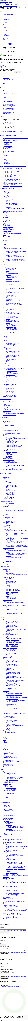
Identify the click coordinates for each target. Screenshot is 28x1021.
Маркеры (5, 749)
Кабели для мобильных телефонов (15, 855)
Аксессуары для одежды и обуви (11, 433)
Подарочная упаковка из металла (14, 827)
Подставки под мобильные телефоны (15, 867)
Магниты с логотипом (8, 219)
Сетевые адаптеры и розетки (10, 906)
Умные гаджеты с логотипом (10, 912)
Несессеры (8, 372)
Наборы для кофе (10, 650)
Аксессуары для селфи (11, 854)
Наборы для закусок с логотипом (14, 673)
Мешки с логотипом (11, 788)
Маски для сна (9, 392)
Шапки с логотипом (11, 521)
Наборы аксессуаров (11, 327)
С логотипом (9, 796)
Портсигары (9, 456)
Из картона (9, 825)
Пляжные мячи (10, 315)
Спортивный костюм (8, 560)
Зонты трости (6, 421)
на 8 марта (5, 217)
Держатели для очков (11, 201)
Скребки (8, 195)
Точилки (8, 586)
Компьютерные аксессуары (10, 886)
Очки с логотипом (7, 464)
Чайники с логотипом (11, 654)
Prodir (4, 741)
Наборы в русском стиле (12, 431)
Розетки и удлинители (11, 908)
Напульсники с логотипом (12, 722)
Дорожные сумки (7, 772)
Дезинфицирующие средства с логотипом (16, 440)
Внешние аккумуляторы (12, 844)
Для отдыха (6, 102)
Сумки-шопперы (7, 800)
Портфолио (6, 30)
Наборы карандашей (8, 753)
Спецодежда (6, 549)
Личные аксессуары (8, 104)
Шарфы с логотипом (11, 488)
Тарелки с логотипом (11, 703)
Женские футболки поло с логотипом (15, 533)
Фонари (5, 212)
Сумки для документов (9, 790)
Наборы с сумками (11, 773)
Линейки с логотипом (11, 582)
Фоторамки (9, 279)
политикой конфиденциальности (16, 930)
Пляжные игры (10, 357)
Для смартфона (7, 851)
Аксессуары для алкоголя (9, 619)
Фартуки (8, 689)
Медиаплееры (6, 897)
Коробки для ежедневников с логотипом (16, 574)
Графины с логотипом (11, 696)
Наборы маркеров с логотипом (11, 754)
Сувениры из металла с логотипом (12, 233)
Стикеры (8, 585)
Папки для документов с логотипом (15, 602)
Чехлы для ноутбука (11, 797)
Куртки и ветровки (8, 522)
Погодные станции (11, 598)
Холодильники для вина (12, 644)
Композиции (9, 299)
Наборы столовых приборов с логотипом (16, 697)
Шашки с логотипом (11, 362)
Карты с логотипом (11, 296)
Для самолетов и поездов (9, 384)
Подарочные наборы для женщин (11, 409)
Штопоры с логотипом (12, 646)
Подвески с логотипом (12, 273)
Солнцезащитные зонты (9, 425)
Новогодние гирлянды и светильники (12, 168)
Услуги (5, 16)
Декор (4, 267)
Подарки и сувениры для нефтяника (15, 253)
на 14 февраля (6, 221)
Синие (4, 745)
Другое (5, 280)
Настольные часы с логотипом (14, 613)
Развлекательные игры (12, 359)
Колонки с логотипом (11, 879)
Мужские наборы (7, 478)
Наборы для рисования (9, 752)
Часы (4, 610)
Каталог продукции (8, 14)
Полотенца (9, 341)
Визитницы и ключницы (9, 435)
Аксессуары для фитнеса (12, 718)
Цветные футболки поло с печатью (15, 541)
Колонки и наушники (8, 878)
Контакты (5, 27)
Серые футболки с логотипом (13, 564)
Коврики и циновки (11, 325)
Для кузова (6, 192)
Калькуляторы (9, 593)
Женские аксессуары (8, 92)
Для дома (5, 98)
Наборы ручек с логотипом (10, 757)
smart (7, 570)
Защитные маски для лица (12, 441)
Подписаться (18, 72)
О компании (6, 19)
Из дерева (8, 823)
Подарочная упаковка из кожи (13, 826)
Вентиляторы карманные (12, 321)
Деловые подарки (7, 94)
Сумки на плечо (10, 793)
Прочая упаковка (7, 834)
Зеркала (5, 403)
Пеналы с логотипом (11, 584)
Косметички (6, 404)
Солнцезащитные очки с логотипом (15, 208)
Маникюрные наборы (8, 407)
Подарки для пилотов (11, 255)
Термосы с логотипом (11, 708)
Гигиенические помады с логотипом (15, 438)
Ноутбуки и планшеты (8, 899)
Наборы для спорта (8, 716)
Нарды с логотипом (11, 356)
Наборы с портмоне (11, 494)
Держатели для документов (13, 590)
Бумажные (5, 738)
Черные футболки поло (12, 540)
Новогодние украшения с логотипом (12, 186)
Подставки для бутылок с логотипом (15, 700)
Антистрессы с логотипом (12, 337)
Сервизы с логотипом (11, 701)
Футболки (5, 562)
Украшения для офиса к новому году (12, 183)
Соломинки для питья (11, 688)
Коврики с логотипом (11, 890)
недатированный (10, 575)
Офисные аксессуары (8, 112)
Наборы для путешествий (9, 396)
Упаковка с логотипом (8, 109)
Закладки (8, 578)
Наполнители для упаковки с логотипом (16, 831)
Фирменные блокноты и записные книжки (14, 605)
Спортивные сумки (8, 786)
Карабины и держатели (12, 381)
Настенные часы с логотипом (13, 612)
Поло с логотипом (7, 529)
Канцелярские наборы (11, 579)
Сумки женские (7, 411)
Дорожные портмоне (11, 371)
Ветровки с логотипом (12, 523)
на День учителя (7, 224)
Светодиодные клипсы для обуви (14, 725)
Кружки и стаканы (8, 658)
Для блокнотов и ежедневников (11, 817)
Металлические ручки (8, 750)
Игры (4, 347)
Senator (5, 742)
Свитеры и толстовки (8, 548)
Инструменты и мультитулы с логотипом (13, 288)
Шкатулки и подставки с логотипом (15, 413)
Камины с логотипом (11, 283)
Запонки (8, 483)
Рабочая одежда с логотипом (13, 557)
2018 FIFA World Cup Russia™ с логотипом (14, 713)
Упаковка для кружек (8, 818)
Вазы (7, 271)
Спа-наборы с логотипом (12, 343)
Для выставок (6, 228)
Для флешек (6, 821)
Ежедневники (6, 569)
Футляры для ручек (8, 819)
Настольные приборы (8, 243)
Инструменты (9, 291)
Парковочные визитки (11, 205)
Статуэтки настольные (12, 277)
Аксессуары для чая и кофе (10, 648)
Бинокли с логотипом (11, 377)
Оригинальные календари (9, 180)
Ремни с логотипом (11, 485)
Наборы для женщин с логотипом (14, 446)
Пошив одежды (16, 132)
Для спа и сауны (7, 340)
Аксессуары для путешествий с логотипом (14, 368)
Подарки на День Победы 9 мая (11, 223)
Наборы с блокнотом (11, 609)
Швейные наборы (10, 375)
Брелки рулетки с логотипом (13, 289)
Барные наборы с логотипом (13, 621)
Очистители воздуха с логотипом (14, 285)
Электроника (6, 113)
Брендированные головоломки (14, 349)
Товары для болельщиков (9, 731)
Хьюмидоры (9, 457)
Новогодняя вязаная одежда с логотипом (13, 178)
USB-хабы (8, 887)
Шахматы (8, 360)
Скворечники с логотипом (13, 311)
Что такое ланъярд (7, 614)
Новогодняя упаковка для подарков (12, 179)
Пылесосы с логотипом (9, 905)
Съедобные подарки (8, 101)
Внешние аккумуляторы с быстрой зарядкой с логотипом (15, 849)
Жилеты (5, 515)
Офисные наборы (7, 600)
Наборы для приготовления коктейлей (16, 629)
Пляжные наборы (10, 316)
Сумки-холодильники (8, 798)
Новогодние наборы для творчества (12, 171)
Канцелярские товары (8, 577)
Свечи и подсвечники (11, 276)
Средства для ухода (11, 449)
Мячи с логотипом (10, 721)
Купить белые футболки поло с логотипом (17, 538)
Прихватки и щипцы (11, 684)
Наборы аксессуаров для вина (13, 638)
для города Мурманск (8, 229)
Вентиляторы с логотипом (12, 281)
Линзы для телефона (11, 859)
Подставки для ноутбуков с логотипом (16, 895)
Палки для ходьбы (10, 724)
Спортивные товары (8, 110)
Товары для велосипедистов (10, 732)
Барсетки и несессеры (8, 475)
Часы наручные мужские (9, 497)
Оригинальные (7, 220)
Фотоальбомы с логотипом (13, 303)
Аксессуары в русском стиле (10, 430)
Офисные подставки (11, 597)
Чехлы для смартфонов (12, 874)
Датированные (10, 573)
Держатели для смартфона (12, 203)
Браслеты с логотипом (11, 720)
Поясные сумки (7, 784)
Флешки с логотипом (11, 917)
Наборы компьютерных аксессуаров (15, 893)
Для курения (6, 450)
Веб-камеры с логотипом (12, 889)
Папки (4, 601)
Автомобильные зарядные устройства (15, 197)
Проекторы (6, 903)
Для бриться (6, 477)
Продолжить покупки (5, 986)
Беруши (8, 387)
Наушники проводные (11, 883)
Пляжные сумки (7, 781)
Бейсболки (5, 506)
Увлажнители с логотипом (12, 287)
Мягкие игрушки (10, 353)
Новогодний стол (7, 176)
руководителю (6, 225)
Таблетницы (6, 470)
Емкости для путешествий (12, 389)
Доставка (5, 24)
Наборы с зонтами (7, 422)
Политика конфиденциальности (8, 131)
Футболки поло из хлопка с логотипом (16, 545)
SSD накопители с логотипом (13, 914)
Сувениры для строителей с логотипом (16, 257)
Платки (5, 408)
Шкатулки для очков (11, 466)
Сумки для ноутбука (8, 794)
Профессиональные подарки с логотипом (13, 248)
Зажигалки (8, 453)
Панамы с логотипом (11, 511)
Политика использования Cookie (11, 132)
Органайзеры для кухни (12, 681)
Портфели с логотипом (9, 782)
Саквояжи (8, 776)
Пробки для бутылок (11, 641)
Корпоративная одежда (9, 105)
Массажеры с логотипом (12, 339)
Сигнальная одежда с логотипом (14, 558)
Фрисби (8, 335)
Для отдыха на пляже (8, 312)
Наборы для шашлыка (11, 331)
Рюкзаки (5, 785)
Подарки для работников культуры (15, 256)
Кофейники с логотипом (12, 649)
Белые (4, 737)
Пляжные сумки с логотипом (13, 317)
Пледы (4, 363)
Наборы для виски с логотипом (14, 623)
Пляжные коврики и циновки (13, 313)
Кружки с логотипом (11, 664)
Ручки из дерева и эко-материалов (11, 761)
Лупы (7, 596)
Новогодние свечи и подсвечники (11, 175)
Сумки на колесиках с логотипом (14, 777)
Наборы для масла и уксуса (13, 674)
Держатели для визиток (12, 589)
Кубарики (8, 571)
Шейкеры (8, 632)
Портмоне (8, 496)
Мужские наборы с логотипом (14, 444)
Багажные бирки (10, 385)
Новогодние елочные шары (10, 169)
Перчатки (8, 519)
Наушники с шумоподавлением (14, 885)
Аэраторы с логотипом (12, 636)
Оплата (5, 22)
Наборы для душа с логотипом (14, 445)
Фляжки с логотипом (11, 383)
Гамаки (8, 323)
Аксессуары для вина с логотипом (12, 634)
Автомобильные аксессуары (10, 140)
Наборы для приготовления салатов (15, 677)
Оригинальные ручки (8, 758)
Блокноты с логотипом (12, 606)
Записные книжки (10, 608)
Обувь (4, 526)
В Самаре (5, 232)
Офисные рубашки (8, 527)
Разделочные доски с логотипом (14, 685)
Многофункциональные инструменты (12, 211)
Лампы (8, 272)
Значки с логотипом (8, 458)
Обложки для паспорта (9, 461)
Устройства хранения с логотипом (11, 913)
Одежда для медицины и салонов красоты (16, 553)
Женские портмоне (8, 401)
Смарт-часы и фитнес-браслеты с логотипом (14, 910)
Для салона (6, 196)
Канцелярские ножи (11, 581)
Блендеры (8, 668)
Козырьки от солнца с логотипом (14, 510)
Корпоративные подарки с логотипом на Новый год (13, 166)
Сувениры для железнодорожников (15, 249)
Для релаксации (7, 336)
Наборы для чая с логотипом (13, 652)
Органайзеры (9, 284)
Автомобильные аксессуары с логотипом (13, 90)
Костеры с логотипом (11, 661)
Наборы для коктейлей (12, 626)
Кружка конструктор (11, 662)
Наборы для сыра (10, 678)
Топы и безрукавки (8, 561)
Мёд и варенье (6, 806)
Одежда (5, 481)
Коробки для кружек (11, 660)
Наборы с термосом (11, 705)
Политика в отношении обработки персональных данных (14, 134)
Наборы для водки (10, 625)
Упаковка (5, 162)
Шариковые (6, 746)
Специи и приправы (8, 810)
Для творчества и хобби (9, 345)
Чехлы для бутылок (11, 645)
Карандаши (6, 748)
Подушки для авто (7, 191)
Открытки (5, 244)
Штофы (8, 633)
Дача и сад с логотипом (9, 309)
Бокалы (8, 637)
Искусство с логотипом (9, 293)
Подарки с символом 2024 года (11, 182)
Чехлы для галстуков (11, 486)
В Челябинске (6, 237)
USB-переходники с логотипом (14, 852)
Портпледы (9, 774)
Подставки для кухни (11, 683)
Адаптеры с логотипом (12, 369)
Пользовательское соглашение (7, 134)
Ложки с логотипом (11, 670)
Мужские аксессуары (8, 108)
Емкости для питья (8, 714)
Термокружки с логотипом (13, 707)
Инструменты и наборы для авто (11, 209)
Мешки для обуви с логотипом (14, 830)
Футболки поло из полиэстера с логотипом (17, 546)
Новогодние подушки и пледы (11, 174)
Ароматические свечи (11, 268)
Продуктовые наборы (8, 807)
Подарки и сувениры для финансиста (15, 259)
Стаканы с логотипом (11, 665)
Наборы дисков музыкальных (13, 300)
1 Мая (4, 235)
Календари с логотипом (12, 592)
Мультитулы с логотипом (12, 292)
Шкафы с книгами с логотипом (14, 304)
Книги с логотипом (11, 297)
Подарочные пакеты (8, 833)
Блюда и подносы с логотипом (14, 693)
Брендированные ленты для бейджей (12, 469)
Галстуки (8, 482)
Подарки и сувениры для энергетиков (15, 260)
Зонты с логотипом (8, 96)
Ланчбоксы (6, 691)
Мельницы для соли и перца (13, 672)
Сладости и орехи (7, 809)
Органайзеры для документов (10, 462)
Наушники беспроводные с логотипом (16, 882)
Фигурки (8, 301)
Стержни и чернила (8, 764)
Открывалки (9, 630)
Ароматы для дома (10, 269)
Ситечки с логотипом (11, 653)
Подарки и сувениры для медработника (16, 251)
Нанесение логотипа (8, 79)
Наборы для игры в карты (12, 355)
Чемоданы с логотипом (12, 780)
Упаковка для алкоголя (9, 815)
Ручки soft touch (7, 744)
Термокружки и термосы (9, 704)
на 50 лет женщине (8, 239)
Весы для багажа (10, 388)
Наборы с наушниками (12, 881)
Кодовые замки (10, 391)
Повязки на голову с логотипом (14, 513)
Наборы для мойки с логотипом (14, 193)
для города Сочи (7, 231)
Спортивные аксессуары (9, 717)
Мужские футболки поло (12, 534)
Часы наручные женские (9, 415)
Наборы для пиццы (11, 676)
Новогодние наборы (8, 172)
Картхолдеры (9, 493)
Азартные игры (10, 348)
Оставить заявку (4, 931)
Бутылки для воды (7, 657)
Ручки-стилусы (7, 762)
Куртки (8, 525)
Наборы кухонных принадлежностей (15, 680)
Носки (7, 518)
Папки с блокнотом (11, 604)
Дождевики (6, 420)
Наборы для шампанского (12, 640)
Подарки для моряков (11, 252)
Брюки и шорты (7, 507)
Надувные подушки (11, 393)
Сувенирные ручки (8, 93)
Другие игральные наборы (13, 351)
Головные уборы (7, 509)
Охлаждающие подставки (12, 894)
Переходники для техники (12, 373)
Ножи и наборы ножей (12, 699)
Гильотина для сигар (11, 452)
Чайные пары (9, 656)
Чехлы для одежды (11, 395)
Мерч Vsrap (6, 505)
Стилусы (8, 871)
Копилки (8, 594)
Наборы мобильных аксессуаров (14, 862)
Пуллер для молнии (8, 227)
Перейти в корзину (16, 986)
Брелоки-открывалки (11, 622)
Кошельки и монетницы (9, 460)
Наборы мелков (7, 756)
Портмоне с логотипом (9, 490)
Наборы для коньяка (11, 628)
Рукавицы (8, 687)
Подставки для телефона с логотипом (15, 866)
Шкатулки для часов (8, 498)
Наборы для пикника (11, 329)
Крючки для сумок (7, 405)
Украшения (6, 412)
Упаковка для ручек (8, 765)
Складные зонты (7, 424)
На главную (3, 65)
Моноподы (9, 861)
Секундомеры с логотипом (13, 727)
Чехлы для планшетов (11, 873)
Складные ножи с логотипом (13, 333)
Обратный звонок (12, 6)
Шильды (5, 261)
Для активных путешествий (10, 376)
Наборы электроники (8, 898)
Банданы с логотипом (8, 503)
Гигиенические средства (9, 437)
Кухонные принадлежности (10, 666)
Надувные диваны (10, 332)
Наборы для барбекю (11, 328)
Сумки (4, 97)
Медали (5, 240)
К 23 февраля (6, 236)
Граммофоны (9, 295)
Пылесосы (8, 207)
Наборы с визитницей (8, 479)
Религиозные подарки (8, 468)
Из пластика (9, 829)
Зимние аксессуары (8, 517)
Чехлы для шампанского (9, 184)
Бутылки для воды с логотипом (14, 695)
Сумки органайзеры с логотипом (14, 778)
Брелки (5, 434)
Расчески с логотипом (11, 448)
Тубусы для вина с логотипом (13, 642)
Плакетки (5, 245)
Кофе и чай (6, 805)
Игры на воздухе (10, 352)
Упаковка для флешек (11, 916)
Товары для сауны (10, 344)
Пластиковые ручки (8, 760)
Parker (4, 740)
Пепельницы (9, 454)
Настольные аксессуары (9, 588)
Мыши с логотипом (11, 891)
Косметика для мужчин (12, 442)
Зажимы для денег (10, 492)
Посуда (5, 100)
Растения (8, 275)
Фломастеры (6, 766)
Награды (5, 241)
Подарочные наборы (8, 247)
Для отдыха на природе (9, 320)
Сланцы (8, 319)
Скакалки (8, 728)
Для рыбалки (9, 324)
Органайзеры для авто (11, 204)
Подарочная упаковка (8, 822)
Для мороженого (10, 669)
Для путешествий (7, 106)
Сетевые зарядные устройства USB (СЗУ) (16, 909)
